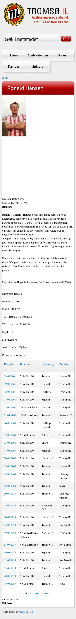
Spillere (38, 66)
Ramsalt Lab (26, 611)
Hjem (14, 55)
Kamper (14, 66)
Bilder (62, 55)
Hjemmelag (48, 364)
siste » (46, 593)
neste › (37, 593)
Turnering (25, 364)
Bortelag (63, 364)
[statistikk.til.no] (36, 26)
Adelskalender (38, 55)
